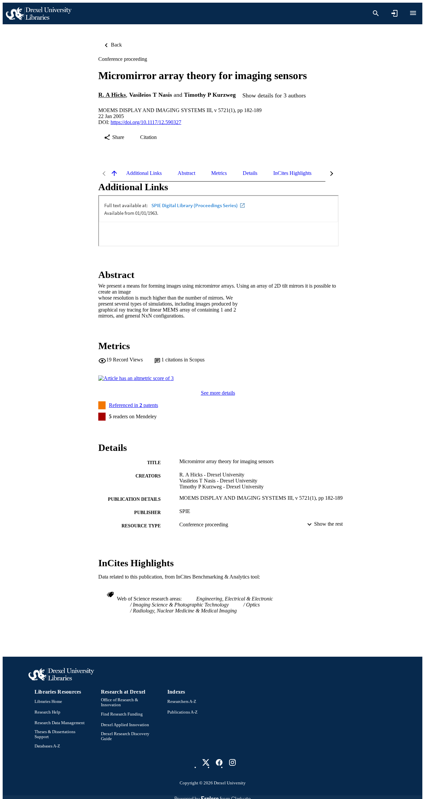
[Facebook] (219, 762)
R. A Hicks (112, 95)
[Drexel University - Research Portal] (38, 13)
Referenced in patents (133, 405)
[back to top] (114, 173)
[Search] (375, 13)
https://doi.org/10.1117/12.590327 (146, 122)
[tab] (144, 173)
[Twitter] (205, 762)
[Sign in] (394, 13)
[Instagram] (232, 762)
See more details (218, 393)
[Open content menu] (413, 13)
